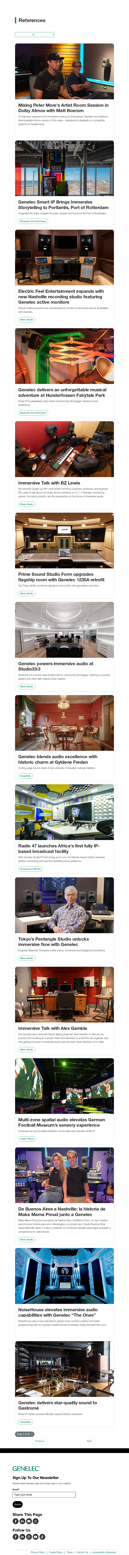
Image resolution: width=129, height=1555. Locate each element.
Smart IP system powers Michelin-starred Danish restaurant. (50, 1414)
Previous (39, 1441)
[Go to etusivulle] (64, 1468)
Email (16, 1489)
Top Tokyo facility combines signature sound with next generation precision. (58, 585)
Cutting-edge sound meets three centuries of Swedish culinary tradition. (56, 768)
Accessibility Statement (104, 1552)
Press (70, 1552)
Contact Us (82, 1552)
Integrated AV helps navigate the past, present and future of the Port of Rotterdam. (62, 213)
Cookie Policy (56, 1552)
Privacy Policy (38, 1552)
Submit (17, 1504)
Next (89, 1441)
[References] (29, 1521)
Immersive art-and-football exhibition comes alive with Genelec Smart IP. (56, 1131)
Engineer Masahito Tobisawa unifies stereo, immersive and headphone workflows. (62, 950)
